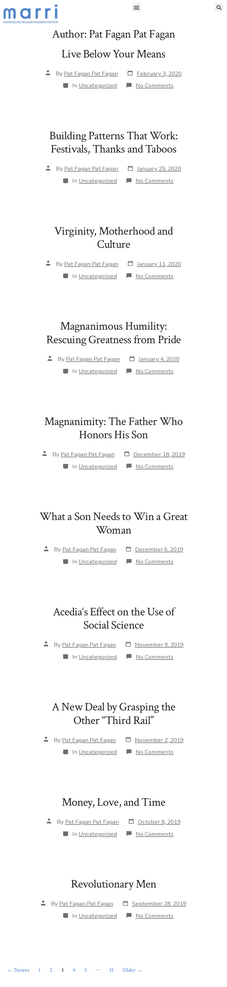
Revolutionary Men (113, 884)
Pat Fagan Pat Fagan (91, 73)
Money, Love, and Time (113, 802)
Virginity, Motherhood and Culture (113, 238)
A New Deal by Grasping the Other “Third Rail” (113, 713)
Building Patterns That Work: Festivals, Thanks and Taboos (113, 142)
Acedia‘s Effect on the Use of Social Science (113, 618)
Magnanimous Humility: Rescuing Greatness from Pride (113, 333)
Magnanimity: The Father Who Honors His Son (113, 428)
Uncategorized (98, 85)
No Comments (155, 85)
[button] (136, 7)
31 (111, 970)
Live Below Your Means (113, 54)
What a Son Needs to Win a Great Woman (114, 523)
